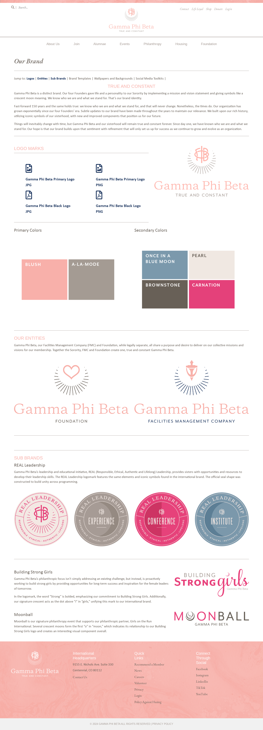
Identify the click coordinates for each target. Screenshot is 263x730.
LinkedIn (202, 681)
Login (228, 9)
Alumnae (99, 44)
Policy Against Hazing (147, 702)
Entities (42, 78)
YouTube (202, 694)
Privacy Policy (162, 723)
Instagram (202, 675)
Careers (139, 677)
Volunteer (140, 683)
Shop (208, 9)
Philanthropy (153, 44)
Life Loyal (197, 9)
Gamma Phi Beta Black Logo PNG (118, 208)
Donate (218, 9)
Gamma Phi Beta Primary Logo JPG (50, 181)
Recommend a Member (149, 664)
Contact (184, 9)
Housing (181, 44)
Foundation (209, 44)
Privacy (138, 689)
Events (125, 44)
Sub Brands (59, 78)
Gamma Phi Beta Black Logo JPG (48, 208)
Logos (31, 78)
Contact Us (80, 677)
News (138, 670)
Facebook (202, 669)
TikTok (200, 688)
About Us (53, 44)
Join (77, 44)
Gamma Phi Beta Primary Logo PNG (120, 181)
